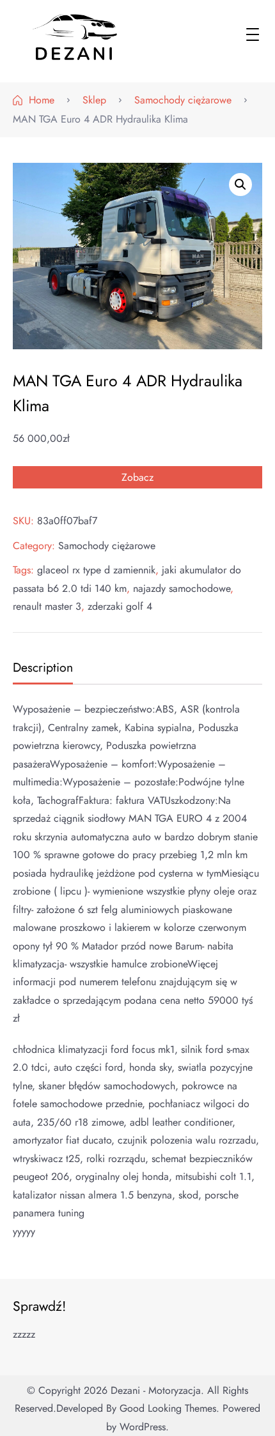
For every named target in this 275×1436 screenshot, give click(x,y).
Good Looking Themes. (169, 1408)
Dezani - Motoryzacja (156, 1390)
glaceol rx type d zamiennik (96, 570)
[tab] (41, 668)
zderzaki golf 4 (120, 606)
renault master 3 (47, 606)
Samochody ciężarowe (106, 545)
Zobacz (137, 477)
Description (43, 667)
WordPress (143, 1426)
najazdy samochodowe (181, 588)
